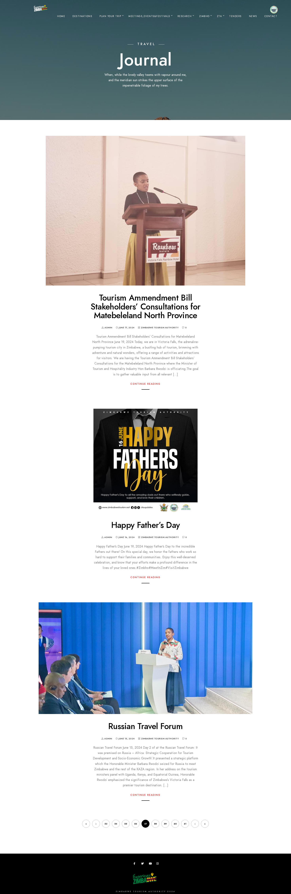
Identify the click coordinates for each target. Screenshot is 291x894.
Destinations (82, 16)
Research (185, 16)
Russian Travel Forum (145, 726)
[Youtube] (151, 864)
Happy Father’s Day (145, 525)
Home (61, 16)
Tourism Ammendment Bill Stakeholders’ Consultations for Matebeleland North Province (145, 306)
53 (106, 823)
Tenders (235, 16)
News (253, 16)
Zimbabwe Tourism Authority (160, 327)
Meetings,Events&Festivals (149, 16)
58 (155, 823)
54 (115, 823)
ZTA (219, 16)
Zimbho (204, 16)
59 (165, 823)
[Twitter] (143, 864)
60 (175, 823)
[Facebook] (136, 864)
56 (135, 823)
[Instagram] (158, 864)
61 (185, 823)
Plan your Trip (110, 16)
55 (125, 823)
